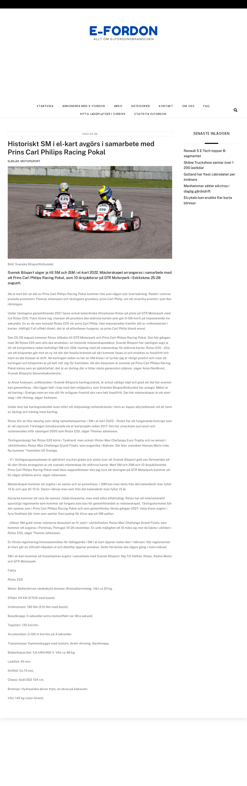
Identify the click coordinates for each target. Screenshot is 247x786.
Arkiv (118, 106)
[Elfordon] (123, 35)
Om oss (188, 106)
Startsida (45, 106)
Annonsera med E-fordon (83, 106)
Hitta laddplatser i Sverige (102, 114)
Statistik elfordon (150, 114)
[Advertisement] (123, 73)
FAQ (206, 106)
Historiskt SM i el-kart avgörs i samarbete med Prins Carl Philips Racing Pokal (81, 148)
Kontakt (166, 106)
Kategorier (140, 106)
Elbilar (13, 161)
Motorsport (30, 161)
